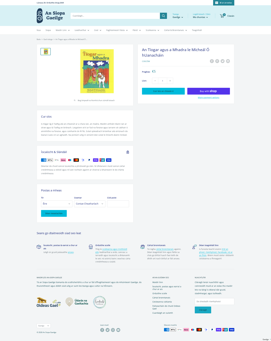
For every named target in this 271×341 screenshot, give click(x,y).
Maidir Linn (61, 30)
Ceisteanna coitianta (162, 301)
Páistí (135, 30)
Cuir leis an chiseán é (163, 91)
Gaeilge (41, 325)
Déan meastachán (54, 213)
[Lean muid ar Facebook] (102, 330)
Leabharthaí (80, 30)
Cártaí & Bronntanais (174, 30)
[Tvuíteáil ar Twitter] (223, 61)
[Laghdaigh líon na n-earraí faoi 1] (155, 81)
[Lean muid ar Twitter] (108, 330)
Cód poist (111, 197)
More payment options (208, 97)
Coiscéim (146, 61)
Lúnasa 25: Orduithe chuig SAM (50, 2)
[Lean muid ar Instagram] (113, 330)
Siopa (48, 30)
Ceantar (78, 197)
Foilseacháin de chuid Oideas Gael (166, 307)
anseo (71, 252)
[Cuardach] (163, 16)
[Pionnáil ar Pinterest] (217, 61)
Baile (39, 39)
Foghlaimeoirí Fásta (115, 30)
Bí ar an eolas (226, 2)
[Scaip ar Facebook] (212, 61)
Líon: (144, 80)
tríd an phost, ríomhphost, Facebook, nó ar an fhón (216, 252)
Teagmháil (197, 30)
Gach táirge (48, 39)
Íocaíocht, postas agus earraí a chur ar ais (166, 288)
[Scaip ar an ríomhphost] (228, 61)
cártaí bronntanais (165, 249)
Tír (42, 197)
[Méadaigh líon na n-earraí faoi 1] (170, 81)
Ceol (96, 30)
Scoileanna (151, 30)
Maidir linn (157, 282)
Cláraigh (203, 310)
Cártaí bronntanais (161, 297)
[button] (266, 339)
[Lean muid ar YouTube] (118, 330)
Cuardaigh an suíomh (162, 313)
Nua (39, 30)
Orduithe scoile (159, 293)
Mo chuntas (199, 17)
